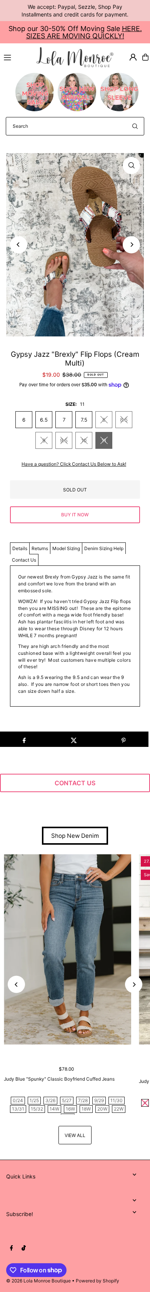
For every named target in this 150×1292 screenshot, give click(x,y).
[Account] (133, 57)
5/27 (67, 1100)
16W (70, 1109)
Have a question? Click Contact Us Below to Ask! (74, 464)
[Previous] (18, 244)
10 (84, 440)
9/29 (99, 1100)
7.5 (84, 420)
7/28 (83, 1100)
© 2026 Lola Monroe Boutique (38, 1281)
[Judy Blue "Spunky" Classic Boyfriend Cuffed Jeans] (67, 949)
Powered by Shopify (97, 1281)
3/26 (50, 1100)
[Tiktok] (24, 1248)
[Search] (135, 126)
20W (102, 1109)
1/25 (34, 1100)
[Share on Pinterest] (123, 739)
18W (86, 1109)
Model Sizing (66, 548)
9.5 (64, 440)
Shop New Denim (75, 835)
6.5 (44, 420)
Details (19, 548)
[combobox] (75, 126)
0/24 (18, 1100)
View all (75, 1135)
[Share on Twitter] (74, 739)
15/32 (37, 1109)
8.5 (124, 420)
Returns (40, 548)
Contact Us (24, 560)
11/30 (116, 1100)
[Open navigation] (17, 57)
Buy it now (75, 514)
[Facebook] (11, 1248)
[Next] (131, 244)
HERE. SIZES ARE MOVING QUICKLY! (84, 32)
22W (118, 1109)
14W (54, 1109)
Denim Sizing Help (103, 548)
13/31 (18, 1109)
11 (104, 440)
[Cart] (145, 57)
